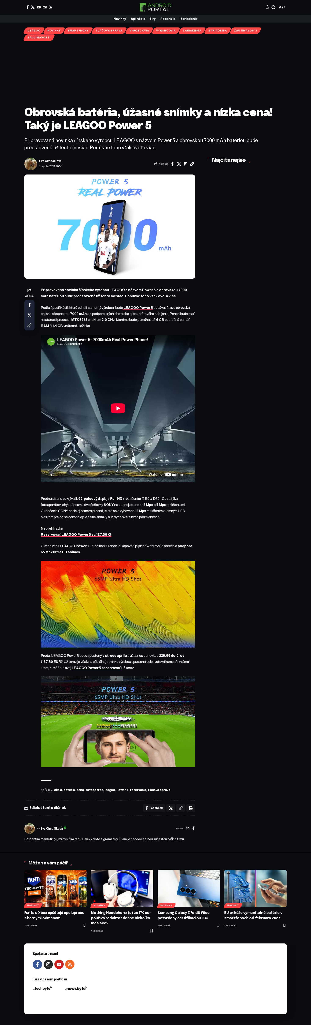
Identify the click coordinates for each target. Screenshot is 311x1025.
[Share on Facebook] (172, 164)
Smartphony (78, 30)
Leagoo (34, 30)
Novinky (54, 30)
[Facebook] (27, 7)
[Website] (188, 828)
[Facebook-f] (37, 964)
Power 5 (123, 790)
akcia (58, 790)
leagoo (110, 790)
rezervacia (138, 790)
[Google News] (45, 7)
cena (80, 790)
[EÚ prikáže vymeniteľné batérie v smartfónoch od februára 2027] (255, 888)
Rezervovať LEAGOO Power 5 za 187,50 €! (76, 535)
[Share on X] (179, 164)
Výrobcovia (139, 30)
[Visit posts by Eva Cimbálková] (30, 164)
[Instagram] (48, 964)
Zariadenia (192, 30)
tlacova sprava (159, 790)
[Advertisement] (155, 73)
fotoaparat (94, 790)
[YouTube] (39, 7)
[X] (33, 7)
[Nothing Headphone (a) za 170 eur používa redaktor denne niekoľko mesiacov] (122, 888)
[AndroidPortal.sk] (155, 7)
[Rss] (51, 7)
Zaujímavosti (245, 30)
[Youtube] (59, 964)
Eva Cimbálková (50, 161)
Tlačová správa (109, 30)
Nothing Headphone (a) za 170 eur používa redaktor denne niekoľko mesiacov (121, 918)
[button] (273, 7)
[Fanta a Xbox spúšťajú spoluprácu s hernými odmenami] (55, 888)
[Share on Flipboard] (186, 164)
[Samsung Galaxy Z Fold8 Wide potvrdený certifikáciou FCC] (189, 888)
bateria (69, 790)
